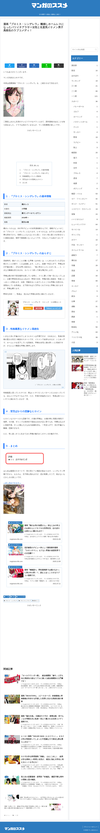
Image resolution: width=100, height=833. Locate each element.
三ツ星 (84, 86)
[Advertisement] (34, 47)
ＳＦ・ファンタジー (84, 199)
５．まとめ (23, 182)
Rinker (31, 304)
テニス (85, 127)
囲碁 (84, 317)
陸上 (85, 147)
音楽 (84, 271)
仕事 (84, 301)
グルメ (84, 291)
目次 (31, 165)
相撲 (85, 183)
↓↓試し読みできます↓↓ (12, 483)
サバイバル (84, 230)
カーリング (85, 117)
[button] (96, 49)
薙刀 (85, 158)
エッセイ (84, 286)
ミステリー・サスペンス (84, 209)
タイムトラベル (84, 250)
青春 (84, 281)
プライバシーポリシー (90, 827)
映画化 (84, 327)
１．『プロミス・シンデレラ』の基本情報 (34, 170)
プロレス (85, 173)
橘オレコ (36, 600)
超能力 (84, 255)
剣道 (85, 163)
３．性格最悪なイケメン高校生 (30, 176)
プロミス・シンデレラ (11, 600)
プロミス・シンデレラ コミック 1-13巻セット (42, 302)
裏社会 (84, 260)
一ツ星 (7, 596)
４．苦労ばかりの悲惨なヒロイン (31, 179)
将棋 (84, 322)
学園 (84, 265)
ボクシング (85, 189)
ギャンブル (84, 235)
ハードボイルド (84, 219)
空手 (85, 168)
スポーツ (84, 101)
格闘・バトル (84, 194)
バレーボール (85, 106)
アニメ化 (84, 332)
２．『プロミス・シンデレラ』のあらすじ (34, 173)
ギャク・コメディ (84, 204)
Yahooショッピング (53, 308)
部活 (84, 71)
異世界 (84, 65)
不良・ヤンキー (84, 245)
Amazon (28, 308)
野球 (85, 137)
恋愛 (13, 596)
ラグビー (85, 142)
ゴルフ (85, 112)
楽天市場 (39, 308)
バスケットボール (85, 122)
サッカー (85, 132)
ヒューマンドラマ (84, 224)
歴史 (84, 312)
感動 (84, 306)
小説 (84, 342)
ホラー (84, 240)
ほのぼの (84, 76)
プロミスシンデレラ (25, 600)
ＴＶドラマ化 (21, 596)
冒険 (84, 214)
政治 (84, 296)
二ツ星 (84, 91)
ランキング (84, 81)
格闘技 (84, 153)
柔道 (85, 178)
